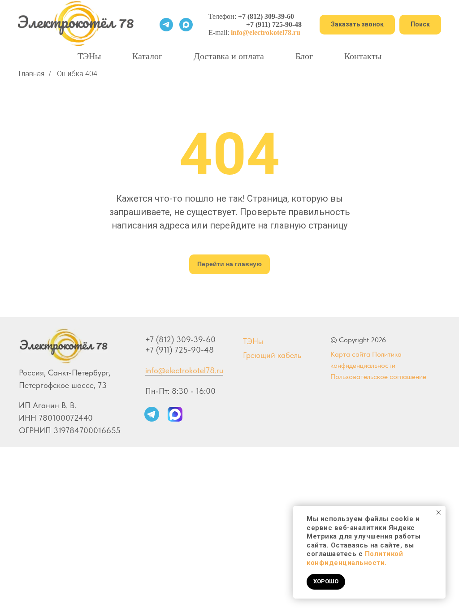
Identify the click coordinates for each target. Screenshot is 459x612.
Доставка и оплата (229, 56)
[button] (357, 25)
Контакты (362, 56)
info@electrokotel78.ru (184, 370)
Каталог (147, 56)
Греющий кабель (272, 355)
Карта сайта (350, 354)
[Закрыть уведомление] (438, 512)
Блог (304, 56)
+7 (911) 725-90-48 (274, 24)
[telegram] (166, 24)
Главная (31, 73)
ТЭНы (89, 56)
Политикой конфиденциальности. (355, 558)
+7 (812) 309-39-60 (266, 16)
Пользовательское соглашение (378, 376)
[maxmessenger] (186, 24)
